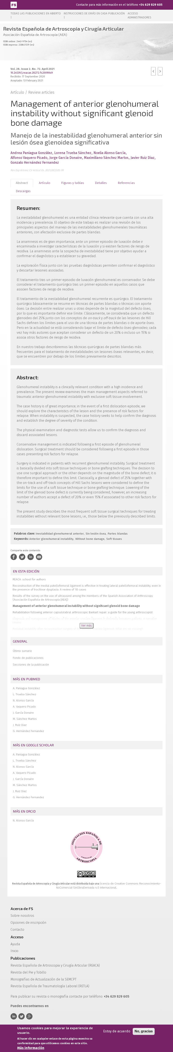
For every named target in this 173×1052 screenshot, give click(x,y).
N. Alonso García (23, 700)
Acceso (17, 937)
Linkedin (14, 1016)
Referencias (126, 183)
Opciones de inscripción (28, 923)
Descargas (23, 191)
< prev (153, 71)
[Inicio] (14, 5)
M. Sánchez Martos (25, 719)
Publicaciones (23, 958)
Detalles (101, 183)
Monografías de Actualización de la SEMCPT (43, 979)
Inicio (14, 951)
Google (29, 1016)
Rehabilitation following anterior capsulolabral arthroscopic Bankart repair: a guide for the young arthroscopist (83, 612)
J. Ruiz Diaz (20, 725)
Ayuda (15, 944)
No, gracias (144, 1031)
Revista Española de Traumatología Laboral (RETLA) (50, 986)
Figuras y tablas (72, 183)
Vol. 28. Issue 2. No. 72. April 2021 (32, 68)
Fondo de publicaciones (28, 658)
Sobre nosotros (22, 916)
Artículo (44, 183)
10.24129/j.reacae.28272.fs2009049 (32, 72)
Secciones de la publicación (31, 664)
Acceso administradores (139, 15)
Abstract (22, 183)
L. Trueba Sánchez (24, 694)
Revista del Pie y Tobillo (28, 972)
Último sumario (22, 651)
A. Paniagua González (26, 688)
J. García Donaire (23, 712)
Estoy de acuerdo (116, 1031)
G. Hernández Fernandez (28, 731)
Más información (30, 1048)
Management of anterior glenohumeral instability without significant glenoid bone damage (76, 606)
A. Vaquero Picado (24, 706)
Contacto (17, 930)
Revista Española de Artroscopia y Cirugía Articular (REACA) (55, 965)
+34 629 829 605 (150, 5)
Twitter (21, 1016)
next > (160, 71)
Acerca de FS (22, 908)
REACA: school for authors (29, 579)
